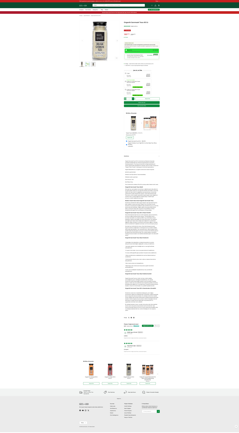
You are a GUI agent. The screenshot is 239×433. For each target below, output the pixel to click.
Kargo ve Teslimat (128, 417)
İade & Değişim (127, 408)
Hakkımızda (112, 406)
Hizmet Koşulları (128, 410)
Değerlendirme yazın (147, 325)
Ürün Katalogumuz (114, 415)
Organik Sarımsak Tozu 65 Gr (96, 15)
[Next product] (157, 374)
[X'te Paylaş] (129, 317)
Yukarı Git (119, 398)
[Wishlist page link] (152, 5)
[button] (127, 26)
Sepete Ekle (147, 98)
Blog (102, 9)
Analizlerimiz (113, 410)
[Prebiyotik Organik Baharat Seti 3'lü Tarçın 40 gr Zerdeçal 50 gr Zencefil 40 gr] (148, 369)
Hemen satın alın (141, 102)
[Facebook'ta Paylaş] (131, 317)
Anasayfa (81, 9)
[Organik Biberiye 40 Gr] (129, 369)
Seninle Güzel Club (106, 12)
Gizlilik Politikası (127, 406)
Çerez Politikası (127, 412)
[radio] (137, 75)
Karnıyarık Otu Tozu (122, 12)
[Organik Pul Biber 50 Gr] (110, 369)
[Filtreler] (155, 326)
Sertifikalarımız (113, 408)
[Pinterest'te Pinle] (134, 317)
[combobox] (119, 5)
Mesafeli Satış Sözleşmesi (130, 415)
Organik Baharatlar (87, 15)
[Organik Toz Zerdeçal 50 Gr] (91, 369)
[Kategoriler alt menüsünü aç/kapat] (98, 9)
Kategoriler (95, 9)
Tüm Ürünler (88, 9)
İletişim (106, 9)
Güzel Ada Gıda (84, 426)
